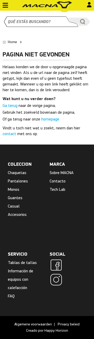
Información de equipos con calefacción (20, 279)
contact (9, 133)
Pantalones (18, 181)
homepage (50, 119)
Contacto (58, 181)
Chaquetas (17, 172)
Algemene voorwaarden (33, 324)
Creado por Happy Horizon (47, 330)
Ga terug (10, 105)
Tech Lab (57, 189)
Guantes (15, 197)
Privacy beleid (69, 324)
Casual (14, 206)
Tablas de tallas (22, 262)
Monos (13, 189)
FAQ (11, 296)
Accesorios (17, 214)
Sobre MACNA (62, 172)
